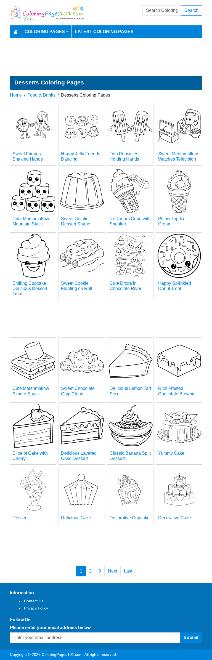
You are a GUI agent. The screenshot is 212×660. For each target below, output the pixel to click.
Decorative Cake (174, 517)
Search (191, 10)
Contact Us (33, 601)
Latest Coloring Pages (104, 31)
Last (128, 571)
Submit (191, 637)
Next (112, 571)
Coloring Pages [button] (45, 31)
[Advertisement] (106, 57)
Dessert (20, 517)
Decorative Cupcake (130, 517)
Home (16, 95)
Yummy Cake (171, 453)
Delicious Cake (76, 517)
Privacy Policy (36, 608)
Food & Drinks (41, 95)
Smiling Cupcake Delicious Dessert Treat (29, 288)
